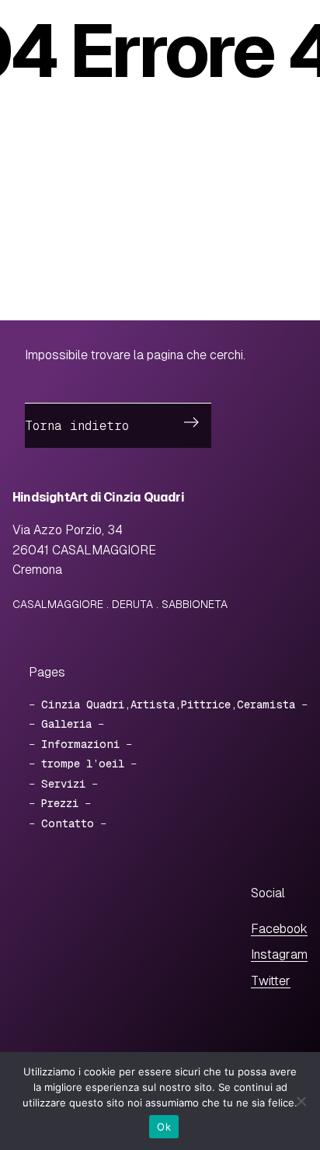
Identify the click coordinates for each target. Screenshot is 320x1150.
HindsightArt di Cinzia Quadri (98, 497)
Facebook (279, 928)
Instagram (279, 954)
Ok (164, 1126)
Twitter (270, 980)
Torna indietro (77, 425)
